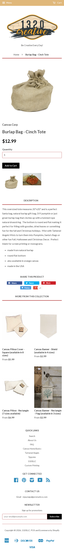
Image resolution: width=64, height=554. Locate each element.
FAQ (32, 444)
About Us (32, 440)
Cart (59, 2)
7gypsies (32, 457)
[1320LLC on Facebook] (16, 481)
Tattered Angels (32, 453)
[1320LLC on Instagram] (32, 481)
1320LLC (32, 461)
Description (31, 200)
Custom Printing (32, 465)
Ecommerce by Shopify (49, 530)
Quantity (7, 149)
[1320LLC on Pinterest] (24, 481)
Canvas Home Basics (32, 448)
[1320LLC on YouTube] (40, 481)
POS (33, 530)
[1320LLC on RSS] (48, 481)
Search (32, 436)
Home (16, 54)
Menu (9, 2)
